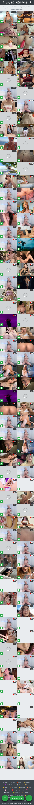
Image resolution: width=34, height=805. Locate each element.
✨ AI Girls (28, 795)
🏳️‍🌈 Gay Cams (16, 792)
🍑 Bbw (29, 787)
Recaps (19, 803)
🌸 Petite (7, 790)
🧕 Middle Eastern (10, 785)
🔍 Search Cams (26, 800)
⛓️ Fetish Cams (19, 795)
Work (15, 803)
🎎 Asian (5, 782)
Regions (12, 803)
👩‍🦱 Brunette (13, 787)
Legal (31, 803)
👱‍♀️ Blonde (6, 787)
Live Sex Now (17, 798)
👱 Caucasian (27, 782)
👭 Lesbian (21, 790)
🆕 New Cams (7, 792)
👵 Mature (20, 785)
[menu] (5, 798)
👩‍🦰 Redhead (22, 787)
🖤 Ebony (12, 782)
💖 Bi (27, 790)
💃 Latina (19, 782)
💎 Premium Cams (8, 795)
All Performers (25, 803)
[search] (29, 798)
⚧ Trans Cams (26, 792)
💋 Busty (14, 790)
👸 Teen (26, 785)
